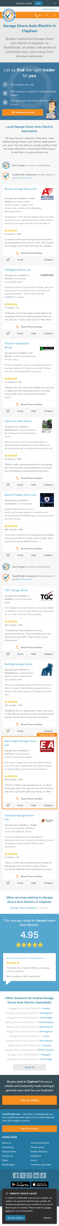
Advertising (8, 1147)
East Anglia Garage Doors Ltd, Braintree (26, 959)
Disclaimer (36, 1155)
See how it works (29, 1128)
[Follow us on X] (23, 1175)
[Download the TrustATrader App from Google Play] (20, 1184)
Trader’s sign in (49, 9)
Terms (34, 1160)
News (5, 1160)
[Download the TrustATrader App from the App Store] (39, 1184)
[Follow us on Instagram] (29, 1175)
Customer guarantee (41, 1164)
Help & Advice (9, 1151)
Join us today (29, 1100)
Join (37, 3)
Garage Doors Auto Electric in (29, 1008)
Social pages (8, 1164)
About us (6, 1142)
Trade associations (40, 1142)
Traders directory (39, 1151)
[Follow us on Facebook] (16, 1175)
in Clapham (29, 907)
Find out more (25, 177)
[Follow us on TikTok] (43, 1175)
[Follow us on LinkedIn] (36, 1175)
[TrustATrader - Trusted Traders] (9, 13)
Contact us (7, 1155)
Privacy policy (37, 1147)
